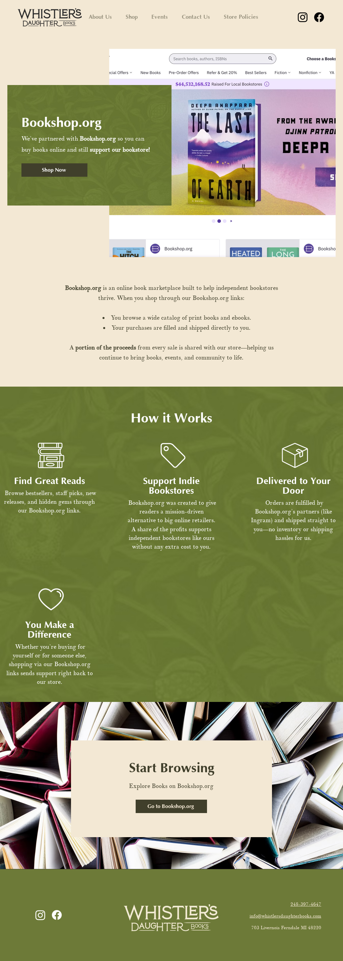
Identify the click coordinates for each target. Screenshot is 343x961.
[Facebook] (319, 17)
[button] (131, 17)
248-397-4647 (305, 904)
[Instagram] (302, 17)
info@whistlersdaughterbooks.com (285, 916)
